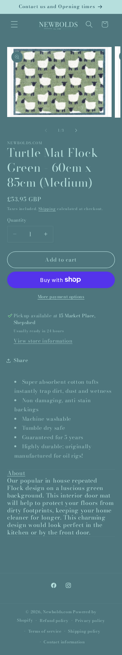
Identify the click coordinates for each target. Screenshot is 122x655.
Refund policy (54, 620)
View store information (43, 341)
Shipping (47, 208)
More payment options (61, 297)
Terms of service (44, 631)
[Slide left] (46, 130)
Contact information (64, 642)
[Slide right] (76, 130)
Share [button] (21, 360)
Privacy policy (90, 620)
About (16, 473)
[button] (14, 24)
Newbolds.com (57, 612)
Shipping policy (84, 631)
